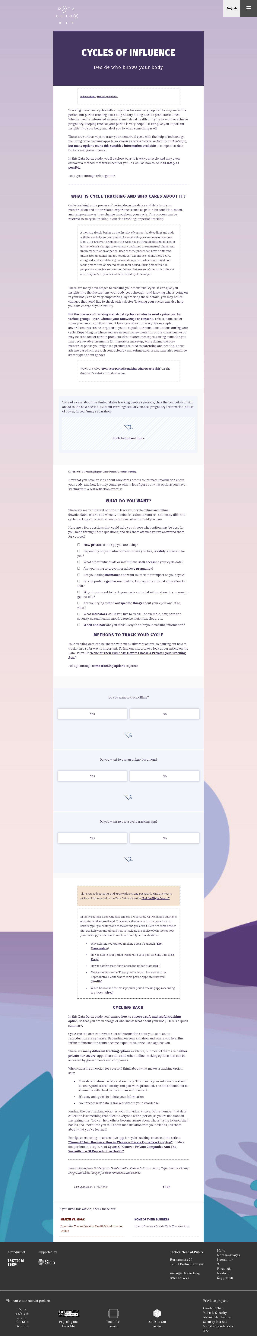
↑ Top (166, 1187)
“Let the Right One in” (155, 898)
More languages (228, 1255)
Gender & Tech (213, 1308)
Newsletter (225, 1259)
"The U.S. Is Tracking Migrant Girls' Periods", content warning (104, 471)
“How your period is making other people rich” (131, 368)
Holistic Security (215, 1313)
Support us (225, 1278)
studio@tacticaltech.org (185, 1273)
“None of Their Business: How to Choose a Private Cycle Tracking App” (120, 1142)
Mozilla (96, 981)
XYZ (206, 1331)
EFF (157, 966)
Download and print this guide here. (99, 96)
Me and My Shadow (217, 1317)
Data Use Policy (179, 1278)
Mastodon (224, 1273)
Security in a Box (215, 1322)
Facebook (224, 1269)
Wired (108, 992)
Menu (221, 1250)
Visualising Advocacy (218, 1326)
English (232, 8)
